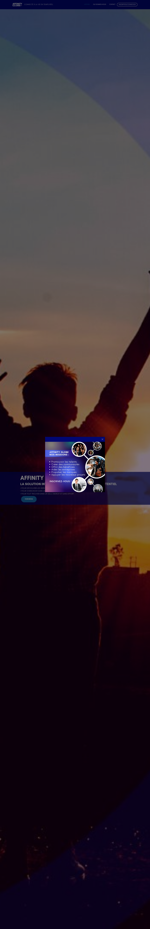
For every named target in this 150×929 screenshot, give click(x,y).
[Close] (102, 439)
